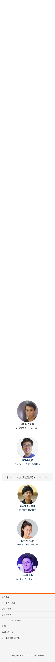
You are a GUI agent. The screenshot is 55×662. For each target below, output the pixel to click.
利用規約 (5, 626)
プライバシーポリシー (11, 620)
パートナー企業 (8, 602)
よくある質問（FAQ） (11, 637)
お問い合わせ (7, 632)
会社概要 (5, 596)
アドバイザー (7, 608)
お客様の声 (6, 614)
